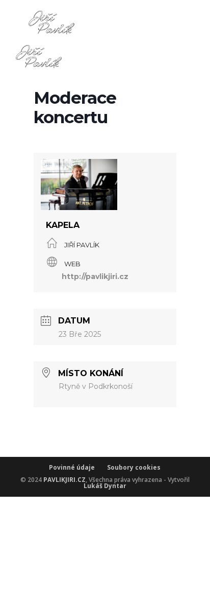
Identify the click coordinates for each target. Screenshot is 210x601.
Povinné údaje (78, 467)
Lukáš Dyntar (105, 485)
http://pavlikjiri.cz (95, 276)
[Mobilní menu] (195, 102)
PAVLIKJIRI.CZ (64, 479)
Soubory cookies (134, 467)
